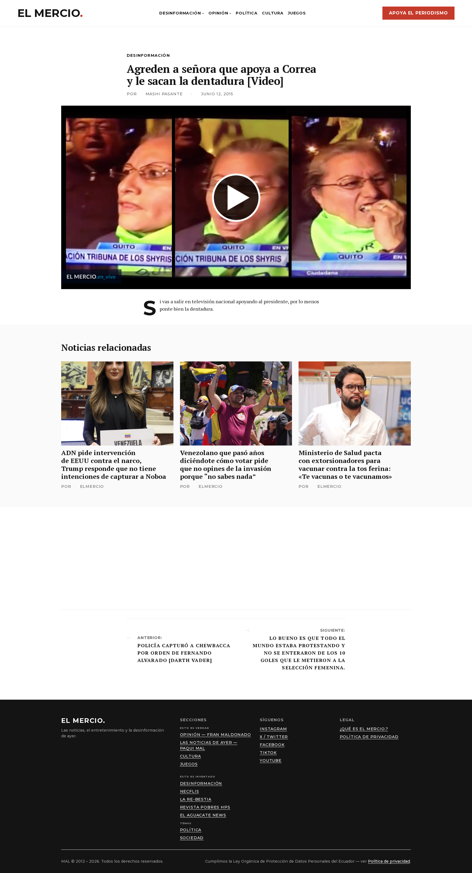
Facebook (272, 744)
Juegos (189, 764)
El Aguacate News (203, 815)
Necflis (189, 791)
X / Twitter (274, 736)
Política (191, 829)
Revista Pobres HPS (205, 807)
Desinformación (148, 55)
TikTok (268, 752)
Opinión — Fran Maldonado (215, 734)
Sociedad (192, 837)
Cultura (190, 756)
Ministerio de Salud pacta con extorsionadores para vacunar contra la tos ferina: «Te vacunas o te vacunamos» (345, 464)
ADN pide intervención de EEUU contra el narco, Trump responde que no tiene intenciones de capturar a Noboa (113, 464)
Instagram (273, 728)
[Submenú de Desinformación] (203, 13)
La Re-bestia (195, 799)
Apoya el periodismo (418, 13)
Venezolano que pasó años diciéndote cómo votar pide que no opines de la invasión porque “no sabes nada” (225, 464)
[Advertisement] (236, 558)
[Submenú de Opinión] (230, 13)
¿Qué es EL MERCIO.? (364, 728)
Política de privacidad (369, 736)
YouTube (271, 760)
